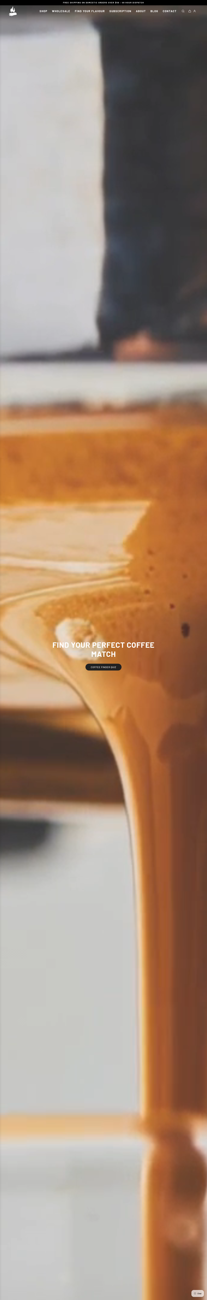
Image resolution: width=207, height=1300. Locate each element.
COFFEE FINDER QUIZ (103, 667)
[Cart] (189, 11)
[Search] (183, 11)
